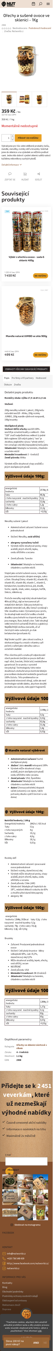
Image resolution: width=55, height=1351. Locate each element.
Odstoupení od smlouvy (14, 1300)
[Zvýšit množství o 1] (12, 136)
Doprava (6, 1309)
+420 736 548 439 (15, 1258)
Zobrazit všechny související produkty (26, 369)
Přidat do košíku (28, 138)
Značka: (14, 31)
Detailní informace (10, 164)
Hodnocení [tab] (41, 378)
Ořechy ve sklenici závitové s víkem (31, 1046)
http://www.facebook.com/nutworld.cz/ (28, 1263)
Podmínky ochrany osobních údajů (20, 1296)
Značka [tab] (17, 384)
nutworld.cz (13, 1268)
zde (40, 1330)
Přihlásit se (11, 1172)
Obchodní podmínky (12, 1291)
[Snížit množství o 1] (12, 139)
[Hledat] (40, 4)
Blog (4, 1287)
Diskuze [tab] (8, 384)
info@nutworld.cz (16, 1253)
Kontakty (7, 1283)
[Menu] (48, 4)
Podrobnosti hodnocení (40, 28)
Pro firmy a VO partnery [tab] (23, 378)
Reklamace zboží (11, 1305)
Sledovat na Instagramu (27, 1225)
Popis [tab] (6, 378)
